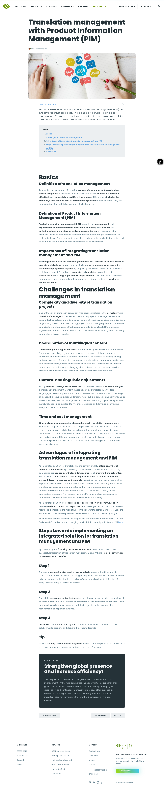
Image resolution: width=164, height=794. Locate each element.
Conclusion (51, 151)
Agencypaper (126, 771)
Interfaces (56, 773)
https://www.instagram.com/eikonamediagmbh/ (98, 782)
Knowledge (50, 715)
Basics (49, 134)
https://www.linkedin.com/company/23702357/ (89, 782)
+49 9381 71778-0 (98, 770)
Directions (93, 755)
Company (51, 6)
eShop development (61, 764)
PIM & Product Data (47, 104)
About (19, 764)
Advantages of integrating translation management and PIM (74, 141)
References (67, 6)
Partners (83, 6)
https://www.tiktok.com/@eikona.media (102, 782)
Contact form (95, 751)
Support (20, 760)
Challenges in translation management (64, 137)
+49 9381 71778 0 (127, 6)
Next (116, 715)
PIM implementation (60, 755)
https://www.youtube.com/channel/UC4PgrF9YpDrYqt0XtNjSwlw (93, 782)
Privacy (92, 764)
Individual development (62, 760)
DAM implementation (61, 751)
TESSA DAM (22, 751)
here (120, 522)
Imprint (92, 760)
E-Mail (93, 774)
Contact (146, 6)
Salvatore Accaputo (39, 49)
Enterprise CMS (58, 769)
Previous (102, 715)
